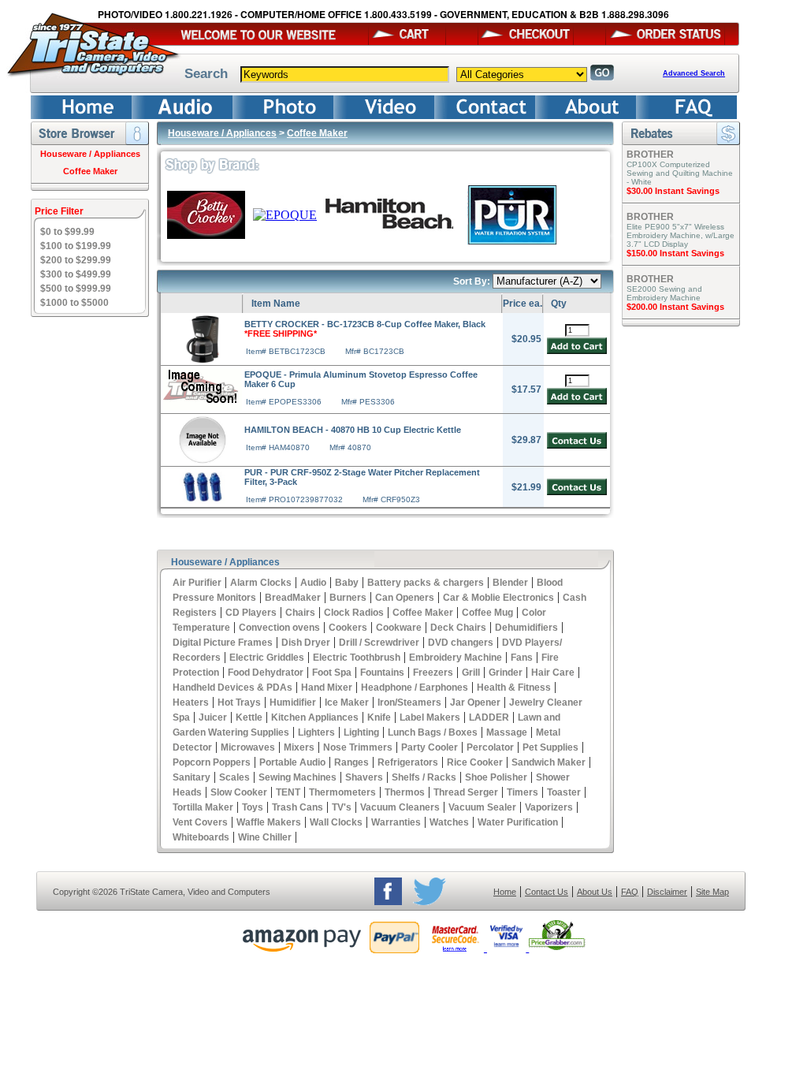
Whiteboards (201, 837)
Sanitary (191, 777)
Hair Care (553, 672)
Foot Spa (331, 672)
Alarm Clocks (261, 582)
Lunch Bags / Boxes (433, 732)
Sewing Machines (297, 777)
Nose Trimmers (357, 747)
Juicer (213, 717)
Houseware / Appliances (90, 153)
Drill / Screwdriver (379, 642)
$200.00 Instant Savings (675, 306)
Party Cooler (429, 747)
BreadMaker (293, 597)
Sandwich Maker (548, 762)
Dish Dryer (305, 642)
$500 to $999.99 (75, 288)
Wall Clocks (336, 822)
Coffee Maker (90, 171)
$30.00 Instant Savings (673, 191)
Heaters (191, 702)
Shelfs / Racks (424, 777)
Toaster (564, 792)
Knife (379, 717)
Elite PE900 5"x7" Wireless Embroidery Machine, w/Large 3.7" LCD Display (680, 235)
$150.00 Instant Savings (675, 253)
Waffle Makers (268, 822)
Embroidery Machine (455, 657)
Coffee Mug (487, 612)
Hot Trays (239, 702)
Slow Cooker (238, 792)
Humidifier (293, 702)
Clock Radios (354, 612)
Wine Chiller (265, 837)
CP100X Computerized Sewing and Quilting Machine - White (680, 173)
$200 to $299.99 (75, 260)
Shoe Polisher (496, 777)
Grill (471, 672)
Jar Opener (475, 702)
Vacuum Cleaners (400, 807)
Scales (234, 777)
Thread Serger (465, 792)
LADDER (489, 717)
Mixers (299, 747)
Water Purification (518, 822)
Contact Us (546, 891)
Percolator (490, 747)
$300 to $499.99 (75, 274)
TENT (288, 792)
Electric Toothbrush (356, 657)
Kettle (249, 717)
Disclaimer (667, 891)
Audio (313, 582)
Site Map (712, 891)
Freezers (433, 672)
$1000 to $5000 (74, 302)
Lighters (316, 732)
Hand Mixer (326, 687)
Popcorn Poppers (212, 762)
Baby (347, 582)
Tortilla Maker (203, 807)
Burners (347, 597)
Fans (522, 657)
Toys (252, 807)
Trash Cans (297, 807)
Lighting (361, 732)
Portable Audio (292, 762)
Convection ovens (279, 627)
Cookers (348, 627)
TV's (341, 807)
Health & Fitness (514, 687)
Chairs (300, 612)
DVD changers (460, 642)
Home (504, 891)
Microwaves (248, 747)
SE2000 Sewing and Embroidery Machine (664, 293)
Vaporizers (549, 807)
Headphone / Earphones (414, 687)
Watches (449, 822)
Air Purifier (197, 582)
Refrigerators (407, 762)
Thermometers (342, 792)
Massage (506, 732)
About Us (594, 891)
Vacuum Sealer (482, 807)
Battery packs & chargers (425, 582)
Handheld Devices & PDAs (232, 687)
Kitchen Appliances (315, 717)
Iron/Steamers (409, 702)
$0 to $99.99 (67, 231)
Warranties (396, 822)
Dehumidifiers (526, 627)
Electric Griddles (266, 657)
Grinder (506, 672)
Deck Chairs (458, 627)
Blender (510, 582)
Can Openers (404, 597)
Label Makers (430, 717)
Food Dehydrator (265, 672)
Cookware (399, 627)
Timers (522, 792)
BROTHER (650, 154)
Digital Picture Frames (223, 642)
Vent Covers (200, 822)
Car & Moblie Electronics (498, 597)
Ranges (351, 762)
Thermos (405, 792)
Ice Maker (347, 702)
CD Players (251, 612)
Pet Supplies (550, 747)
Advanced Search (694, 73)
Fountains (382, 672)
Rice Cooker (475, 762)
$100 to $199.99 (75, 246)
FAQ (629, 891)
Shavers (364, 777)
